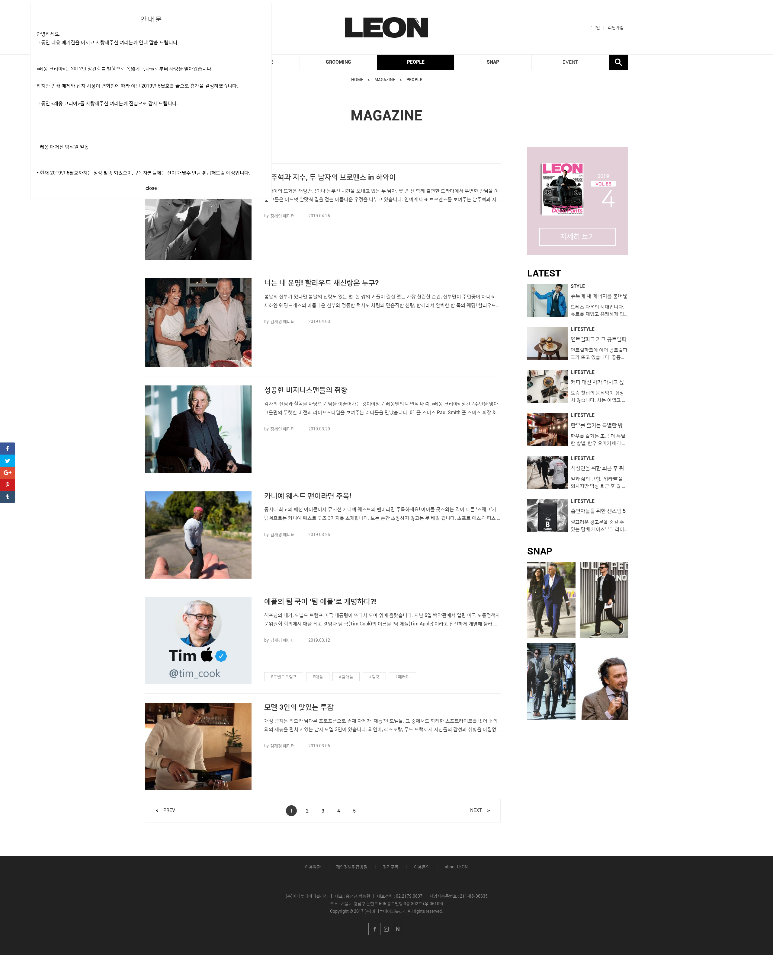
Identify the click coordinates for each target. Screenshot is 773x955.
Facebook (374, 929)
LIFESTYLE (583, 329)
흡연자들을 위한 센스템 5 (598, 511)
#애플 (318, 676)
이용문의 (422, 866)
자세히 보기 (577, 236)
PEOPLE (416, 62)
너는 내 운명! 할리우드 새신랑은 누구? (321, 283)
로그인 (594, 27)
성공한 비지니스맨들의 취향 (306, 390)
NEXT (476, 810)
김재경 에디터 (282, 321)
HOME (357, 80)
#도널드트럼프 (284, 676)
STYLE (578, 286)
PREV (169, 810)
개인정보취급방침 (351, 866)
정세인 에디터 (282, 215)
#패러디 (402, 676)
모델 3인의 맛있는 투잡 (299, 707)
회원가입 (616, 27)
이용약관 (313, 866)
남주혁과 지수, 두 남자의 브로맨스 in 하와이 (330, 177)
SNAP (493, 62)
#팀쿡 (374, 676)
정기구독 (391, 866)
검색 (618, 62)
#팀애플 (346, 676)
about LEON (456, 866)
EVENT (570, 62)
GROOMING (338, 62)
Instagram (386, 929)
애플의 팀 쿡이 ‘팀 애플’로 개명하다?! (320, 601)
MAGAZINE (384, 80)
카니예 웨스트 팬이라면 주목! (307, 496)
